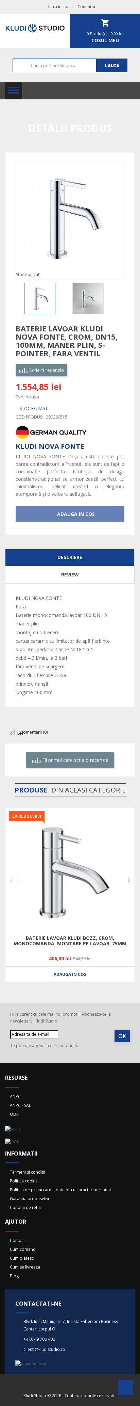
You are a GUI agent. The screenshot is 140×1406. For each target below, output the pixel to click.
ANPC (15, 1096)
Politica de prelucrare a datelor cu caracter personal (60, 1190)
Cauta (112, 65)
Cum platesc (22, 1258)
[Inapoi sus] (125, 1389)
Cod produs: (29, 417)
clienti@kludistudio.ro (44, 1349)
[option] (46, 298)
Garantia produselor (30, 1198)
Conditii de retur (25, 1207)
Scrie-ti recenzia (46, 370)
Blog (14, 1276)
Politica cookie (24, 1181)
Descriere (69, 557)
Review (70, 574)
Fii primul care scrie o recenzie (74, 760)
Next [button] (122, 298)
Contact (17, 1240)
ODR (14, 1114)
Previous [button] (17, 298)
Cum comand (23, 1249)
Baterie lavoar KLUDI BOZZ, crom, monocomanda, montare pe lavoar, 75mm (70, 940)
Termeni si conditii (27, 1172)
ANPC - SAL (20, 1105)
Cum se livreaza (25, 1267)
